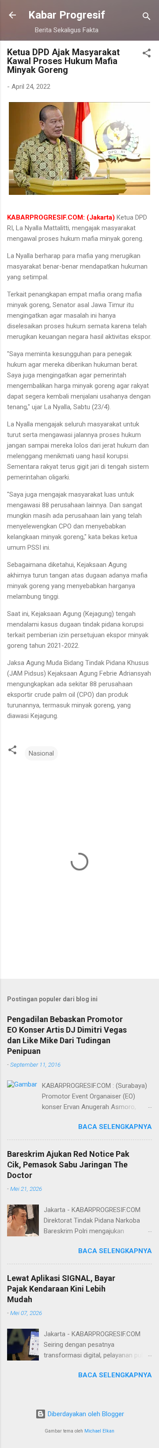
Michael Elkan (99, 1431)
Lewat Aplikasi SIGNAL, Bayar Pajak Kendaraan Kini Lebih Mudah (61, 1288)
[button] (146, 54)
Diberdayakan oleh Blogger (85, 1414)
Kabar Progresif (66, 15)
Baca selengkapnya (115, 1127)
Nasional (41, 753)
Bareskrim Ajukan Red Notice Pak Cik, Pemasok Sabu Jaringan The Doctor (68, 1164)
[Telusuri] (146, 17)
